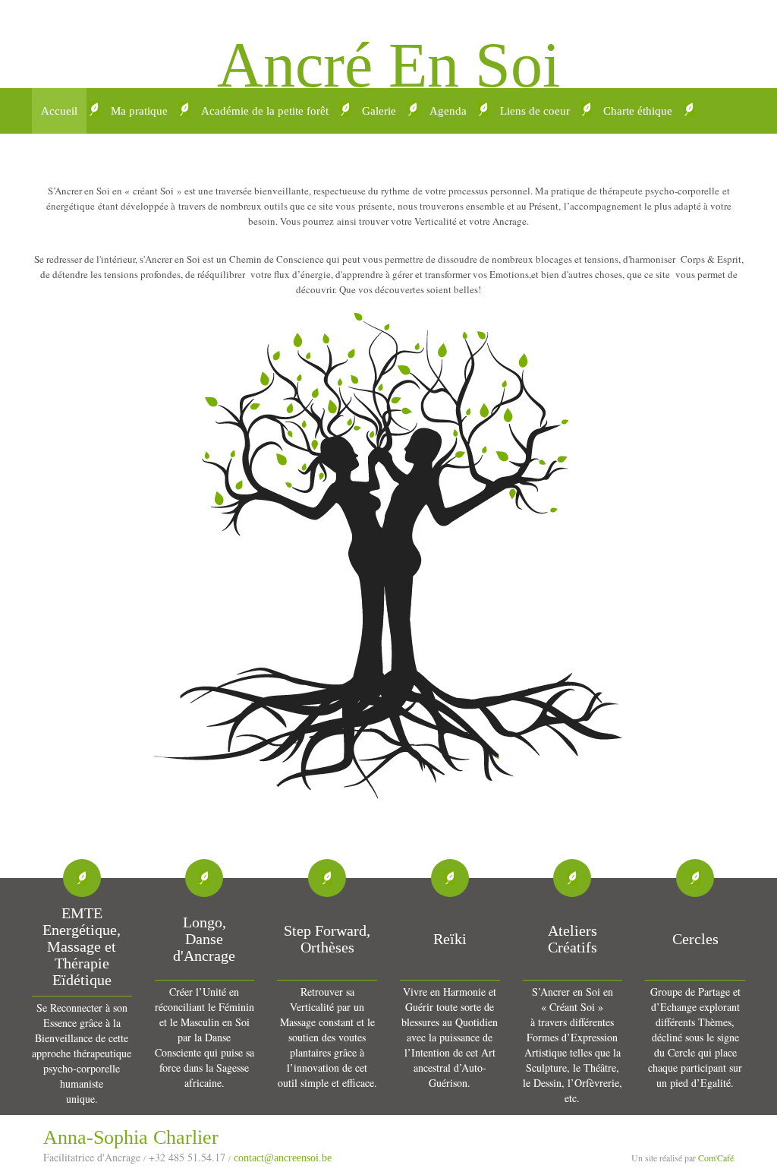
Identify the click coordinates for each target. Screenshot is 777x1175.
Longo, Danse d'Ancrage (204, 939)
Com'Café (716, 1157)
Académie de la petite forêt (265, 111)
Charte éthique (637, 111)
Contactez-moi (75, 156)
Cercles (695, 938)
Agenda (448, 111)
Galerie (379, 111)
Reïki (450, 938)
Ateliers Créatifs (572, 938)
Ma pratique (139, 111)
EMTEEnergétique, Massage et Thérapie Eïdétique (81, 946)
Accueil (59, 111)
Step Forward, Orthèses (327, 938)
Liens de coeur (535, 111)
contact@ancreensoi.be (283, 1158)
